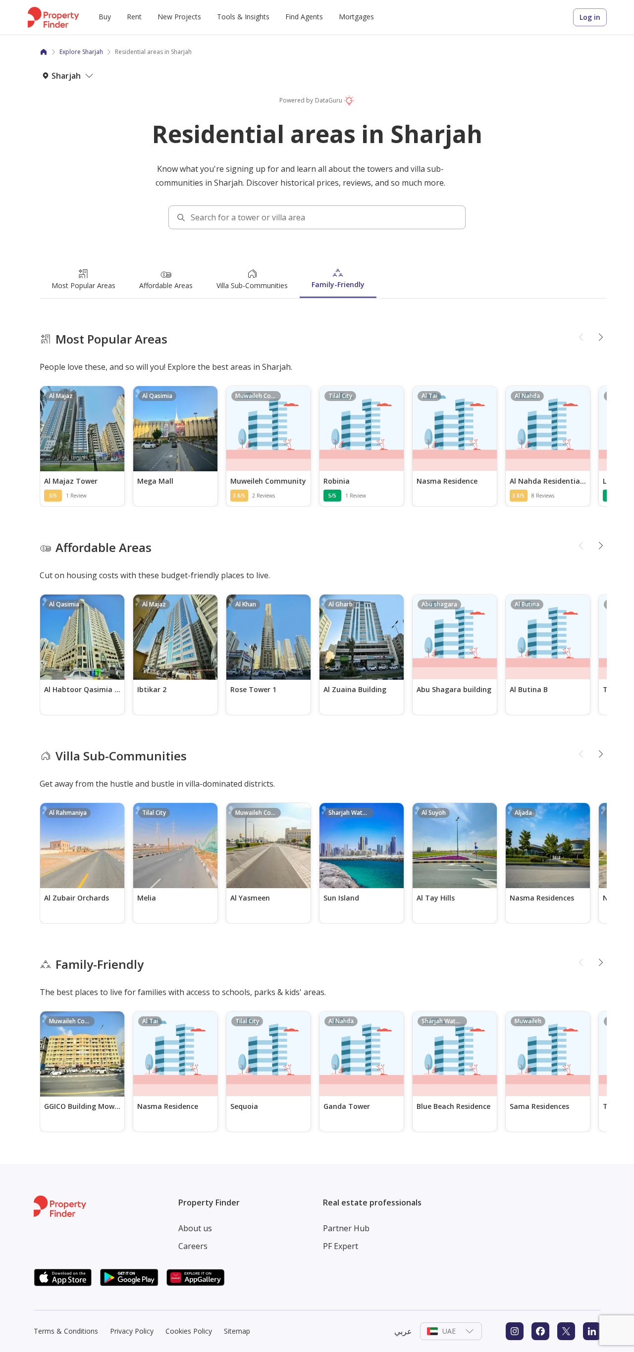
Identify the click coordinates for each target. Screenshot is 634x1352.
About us (195, 1228)
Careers (193, 1246)
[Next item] (601, 338)
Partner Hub (346, 1228)
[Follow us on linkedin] (592, 1331)
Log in (590, 17)
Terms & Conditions (66, 1331)
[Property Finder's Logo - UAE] (53, 17)
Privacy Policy (132, 1331)
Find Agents (304, 16)
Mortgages (356, 16)
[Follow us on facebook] (540, 1331)
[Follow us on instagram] (515, 1331)
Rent (134, 16)
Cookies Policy (188, 1331)
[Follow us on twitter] (566, 1331)
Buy (105, 16)
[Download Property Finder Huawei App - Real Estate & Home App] (195, 1277)
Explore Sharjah (81, 52)
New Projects (179, 16)
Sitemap (237, 1331)
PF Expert (340, 1246)
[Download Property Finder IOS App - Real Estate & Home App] (63, 1277)
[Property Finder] (44, 52)
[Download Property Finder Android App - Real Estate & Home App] (129, 1277)
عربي (403, 1331)
